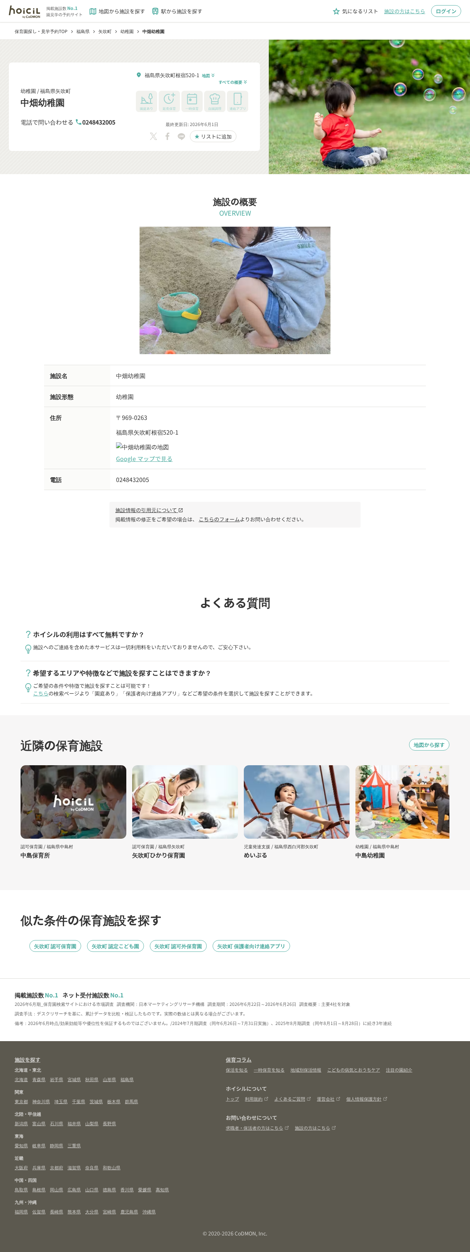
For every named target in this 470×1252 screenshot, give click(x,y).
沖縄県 (149, 1211)
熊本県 (74, 1211)
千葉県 (78, 1101)
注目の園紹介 (399, 1069)
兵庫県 (39, 1167)
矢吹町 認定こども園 (115, 946)
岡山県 (56, 1189)
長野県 (109, 1123)
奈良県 (91, 1167)
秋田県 (91, 1079)
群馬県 (131, 1101)
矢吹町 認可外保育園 (178, 946)
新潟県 (21, 1123)
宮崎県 (109, 1211)
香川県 (127, 1189)
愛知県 (21, 1145)
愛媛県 (144, 1189)
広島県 (74, 1189)
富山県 (39, 1123)
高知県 (162, 1189)
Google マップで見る (144, 458)
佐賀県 (39, 1211)
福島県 (127, 1079)
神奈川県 (41, 1101)
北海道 (21, 1079)
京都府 (56, 1167)
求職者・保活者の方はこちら (254, 1128)
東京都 (21, 1101)
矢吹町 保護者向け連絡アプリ (251, 946)
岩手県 (56, 1079)
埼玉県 (61, 1101)
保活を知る (237, 1069)
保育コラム (239, 1059)
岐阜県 (39, 1145)
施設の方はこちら (404, 11)
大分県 (91, 1211)
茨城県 (96, 1101)
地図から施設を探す (116, 11)
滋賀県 (74, 1167)
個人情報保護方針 (364, 1099)
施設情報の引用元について (149, 510)
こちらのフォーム (219, 519)
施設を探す (27, 1059)
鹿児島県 (129, 1211)
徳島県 (109, 1189)
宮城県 (74, 1079)
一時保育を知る (269, 1069)
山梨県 (91, 1123)
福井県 (74, 1123)
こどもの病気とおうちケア (353, 1069)
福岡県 (21, 1211)
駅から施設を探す (176, 11)
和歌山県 (111, 1167)
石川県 (56, 1123)
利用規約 (254, 1099)
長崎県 (56, 1211)
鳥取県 (21, 1189)
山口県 (91, 1189)
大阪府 (21, 1167)
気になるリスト (355, 11)
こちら (40, 693)
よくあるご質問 (289, 1099)
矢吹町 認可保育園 (55, 946)
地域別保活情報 (305, 1069)
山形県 (109, 1079)
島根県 (39, 1189)
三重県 (74, 1145)
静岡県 (56, 1145)
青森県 (39, 1079)
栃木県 (113, 1101)
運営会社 (326, 1099)
